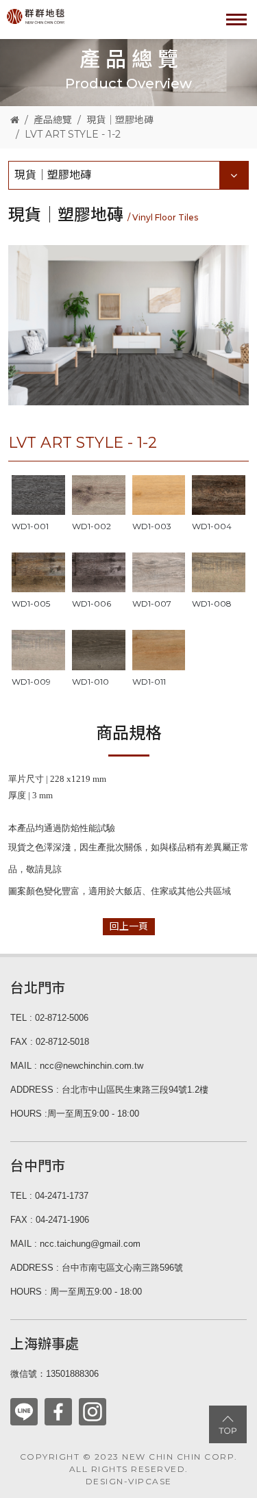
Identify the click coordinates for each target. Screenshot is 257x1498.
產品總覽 (53, 120)
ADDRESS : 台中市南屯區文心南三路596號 (96, 1267)
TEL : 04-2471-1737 (49, 1196)
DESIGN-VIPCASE (129, 1481)
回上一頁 (129, 926)
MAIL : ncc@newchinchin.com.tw (76, 1066)
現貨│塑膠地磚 (120, 120)
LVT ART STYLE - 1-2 (73, 134)
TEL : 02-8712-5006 (49, 1018)
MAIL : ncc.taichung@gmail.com (75, 1244)
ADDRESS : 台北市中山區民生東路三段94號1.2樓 (109, 1089)
